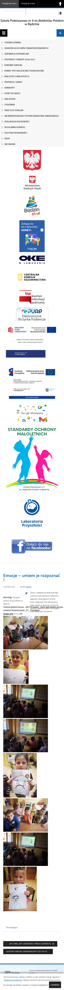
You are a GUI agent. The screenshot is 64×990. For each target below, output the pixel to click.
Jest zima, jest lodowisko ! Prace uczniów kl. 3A (31, 943)
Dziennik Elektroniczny (16, 53)
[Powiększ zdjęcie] (14, 622)
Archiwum (9, 144)
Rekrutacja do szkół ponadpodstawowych (26, 48)
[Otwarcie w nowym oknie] (32, 182)
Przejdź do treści (28, 3)
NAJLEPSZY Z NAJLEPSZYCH (16, 76)
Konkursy (9, 87)
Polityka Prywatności (15, 132)
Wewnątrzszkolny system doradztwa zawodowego (31, 115)
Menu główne (3, 33)
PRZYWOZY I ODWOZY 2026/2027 (19, 59)
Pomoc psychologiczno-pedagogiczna (24, 70)
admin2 (28, 587)
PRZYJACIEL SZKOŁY (13, 82)
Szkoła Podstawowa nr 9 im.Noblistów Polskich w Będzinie (32, 22)
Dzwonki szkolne (13, 65)
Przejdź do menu (9, 3)
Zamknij (55, 984)
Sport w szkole (12, 93)
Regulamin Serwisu (14, 127)
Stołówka (9, 104)
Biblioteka (9, 98)
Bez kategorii (12, 927)
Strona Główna (12, 42)
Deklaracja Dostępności (16, 121)
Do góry (60, 3)
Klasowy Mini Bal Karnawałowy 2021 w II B (26, 951)
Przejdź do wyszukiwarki (13, 10)
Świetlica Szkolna (13, 110)
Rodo (7, 138)
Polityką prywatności (13, 980)
